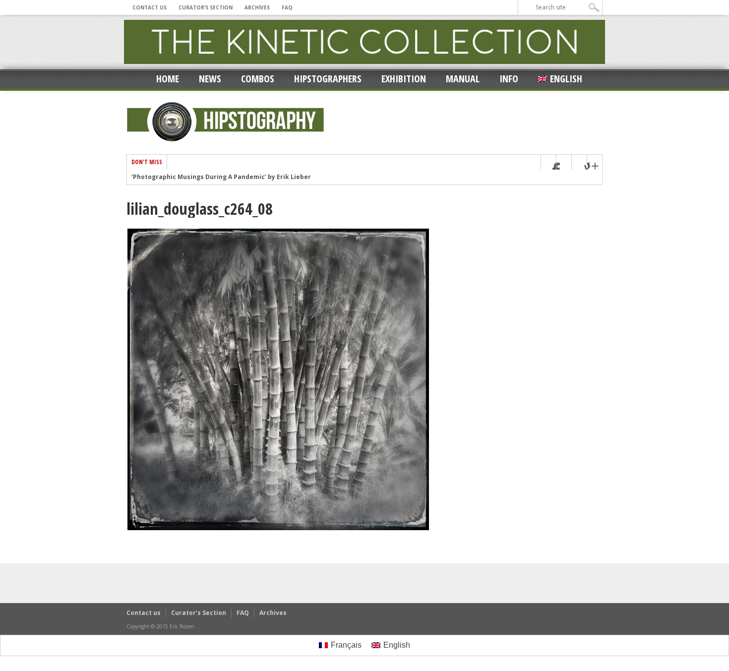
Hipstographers (328, 78)
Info (508, 78)
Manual (463, 78)
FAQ (287, 7)
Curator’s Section (206, 7)
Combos (257, 78)
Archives (257, 7)
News (210, 78)
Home (167, 78)
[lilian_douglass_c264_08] (278, 529)
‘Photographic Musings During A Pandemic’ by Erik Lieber (221, 177)
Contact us (149, 7)
